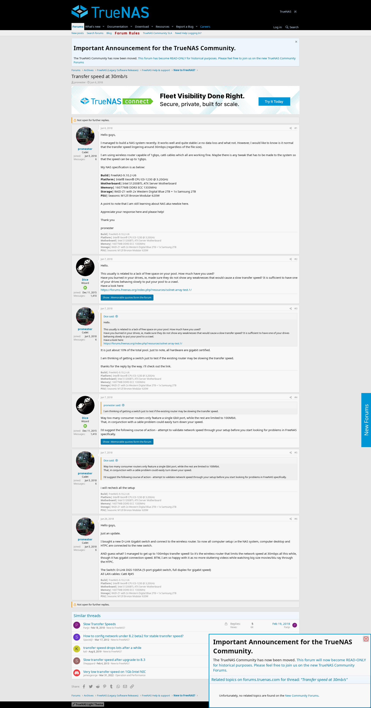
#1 (295, 128)
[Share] (290, 128)
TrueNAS (285, 11)
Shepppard (89, 663)
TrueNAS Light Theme (89, 704)
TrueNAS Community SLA (157, 33)
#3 (295, 308)
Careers (205, 26)
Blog (109, 33)
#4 (295, 397)
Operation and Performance (130, 675)
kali (85, 651)
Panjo (86, 627)
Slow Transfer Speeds (99, 624)
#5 (295, 452)
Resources (162, 26)
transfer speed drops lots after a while (112, 647)
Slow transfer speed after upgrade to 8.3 (114, 659)
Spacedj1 (88, 639)
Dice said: (109, 316)
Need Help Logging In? (188, 33)
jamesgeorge (90, 675)
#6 (295, 518)
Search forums (95, 33)
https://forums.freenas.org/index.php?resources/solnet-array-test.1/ (146, 290)
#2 (295, 259)
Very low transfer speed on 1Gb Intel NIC (114, 671)
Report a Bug (184, 26)
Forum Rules (127, 33)
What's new (92, 26)
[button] (103, 26)
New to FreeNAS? (115, 627)
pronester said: (112, 405)
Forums (77, 26)
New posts (77, 33)
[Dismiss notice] (295, 42)
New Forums (366, 420)
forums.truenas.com (261, 679)
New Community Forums (301, 695)
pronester (80, 82)
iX (295, 11)
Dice (85, 279)
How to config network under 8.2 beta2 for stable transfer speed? (133, 636)
